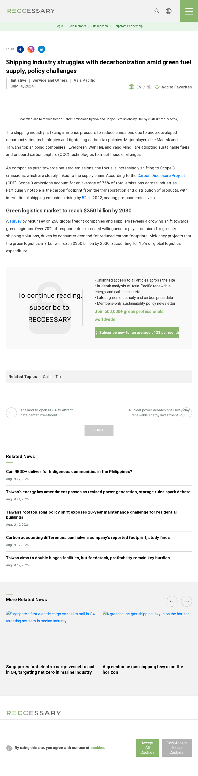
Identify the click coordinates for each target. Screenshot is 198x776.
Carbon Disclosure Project (161, 175)
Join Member (77, 26)
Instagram (31, 49)
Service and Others (50, 80)
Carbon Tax (52, 377)
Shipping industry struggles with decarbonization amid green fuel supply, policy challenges (31, 10)
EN (138, 87)
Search (157, 11)
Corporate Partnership (127, 26)
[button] (172, 601)
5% (84, 197)
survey (15, 221)
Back (99, 430)
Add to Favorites (177, 87)
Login (59, 26)
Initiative (19, 80)
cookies (97, 748)
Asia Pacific (84, 80)
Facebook (20, 49)
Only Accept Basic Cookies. (177, 747)
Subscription (100, 26)
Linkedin (41, 49)
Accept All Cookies (148, 747)
